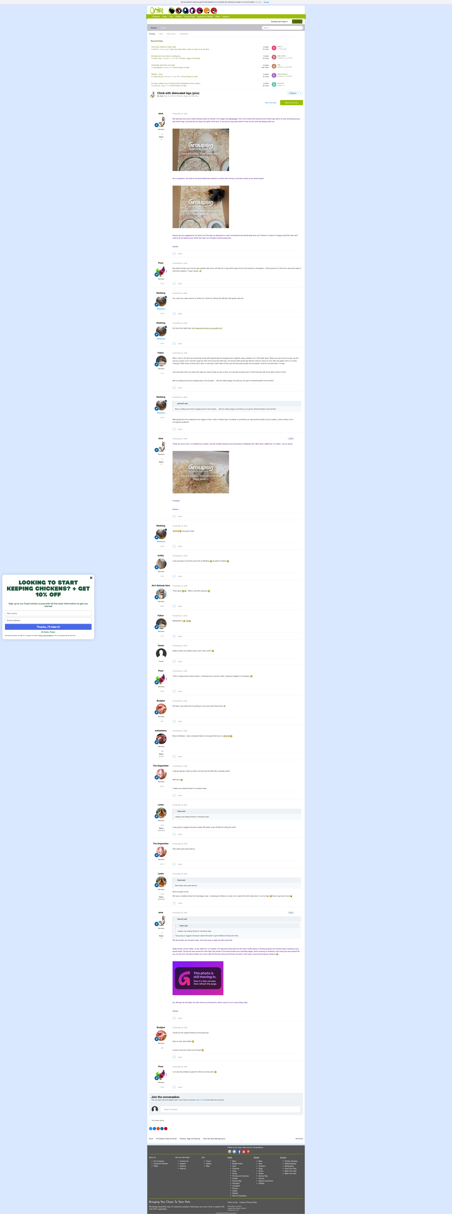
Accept (266, 2)
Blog (207, 1166)
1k (162, 134)
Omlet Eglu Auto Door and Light (163, 65)
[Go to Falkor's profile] (161, 361)
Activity (163, 28)
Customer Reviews (161, 1163)
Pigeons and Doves (266, 1181)
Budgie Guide (237, 1163)
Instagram (229, 1151)
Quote (180, 254)
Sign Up (297, 21)
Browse (154, 28)
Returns (183, 1168)
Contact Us (184, 1161)
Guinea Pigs (199, 10)
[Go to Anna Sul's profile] (274, 84)
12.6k (162, 313)
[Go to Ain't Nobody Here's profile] (161, 594)
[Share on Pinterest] (165, 1128)
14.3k (162, 825)
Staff (160, 34)
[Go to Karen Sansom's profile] (274, 75)
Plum (160, 262)
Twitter (234, 1151)
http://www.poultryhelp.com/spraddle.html (207, 328)
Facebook (239, 1151)
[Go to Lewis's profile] (161, 813)
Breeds (256, 1157)
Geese (261, 1173)
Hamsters (236, 1183)
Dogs (178, 10)
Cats (185, 10)
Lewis (161, 804)
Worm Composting (239, 1195)
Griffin (161, 555)
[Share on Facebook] (154, 1128)
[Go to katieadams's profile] (161, 738)
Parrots (235, 1188)
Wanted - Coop (157, 74)
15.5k (162, 283)
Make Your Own (291, 1171)
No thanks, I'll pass (48, 632)
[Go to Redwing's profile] (161, 301)
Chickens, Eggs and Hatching (190, 58)
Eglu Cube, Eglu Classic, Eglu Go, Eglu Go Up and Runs (189, 49)
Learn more (258, 2)
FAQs (156, 1166)
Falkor (161, 352)
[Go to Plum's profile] (161, 271)
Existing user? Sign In (280, 21)
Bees (234, 1161)
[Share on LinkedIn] (162, 1128)
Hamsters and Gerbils (207, 10)
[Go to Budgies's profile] (161, 709)
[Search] (300, 28)
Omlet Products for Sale (181, 67)
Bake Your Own (290, 1173)
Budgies (161, 700)
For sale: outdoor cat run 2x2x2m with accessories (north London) (175, 83)
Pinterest (248, 1151)
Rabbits (192, 10)
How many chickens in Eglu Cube (163, 47)
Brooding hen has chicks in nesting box (165, 56)
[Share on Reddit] (158, 1128)
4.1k (162, 373)
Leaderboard (184, 34)
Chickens (171, 10)
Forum (208, 1161)
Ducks (234, 1173)
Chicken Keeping (291, 1161)
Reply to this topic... (171, 1109)
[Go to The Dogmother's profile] (161, 774)
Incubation (236, 1186)
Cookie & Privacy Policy (248, 1202)
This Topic (291, 28)
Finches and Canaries (240, 1176)
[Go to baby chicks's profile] (274, 57)
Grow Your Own (291, 1168)
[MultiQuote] (174, 253)
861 (161, 721)
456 (161, 751)
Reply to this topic (291, 102)
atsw (160, 113)
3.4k (162, 576)
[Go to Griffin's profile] (161, 563)
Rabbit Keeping (290, 1163)
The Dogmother (161, 765)
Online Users (171, 34)
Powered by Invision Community (226, 1213)
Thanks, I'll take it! (48, 626)
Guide (230, 1157)
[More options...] (298, 113)
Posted (180, 113)
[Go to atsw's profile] (152, 94)
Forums (152, 34)
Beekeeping (289, 1166)
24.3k (162, 606)
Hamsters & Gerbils (205, 16)
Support (225, 16)
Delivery (183, 1166)
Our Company (159, 1161)
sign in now (200, 1100)
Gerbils (235, 1178)
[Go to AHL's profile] (274, 66)
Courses (283, 1157)
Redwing (160, 292)
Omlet (158, 10)
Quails (234, 1191)
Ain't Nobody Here (161, 585)
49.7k (162, 786)
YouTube (244, 1151)
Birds (214, 10)
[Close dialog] (91, 578)
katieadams (161, 730)
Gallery (208, 1163)
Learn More (162, 1209)
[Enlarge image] (201, 149)
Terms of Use (233, 1202)
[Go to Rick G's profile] (274, 48)
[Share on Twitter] (150, 1128)
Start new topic (270, 102)
